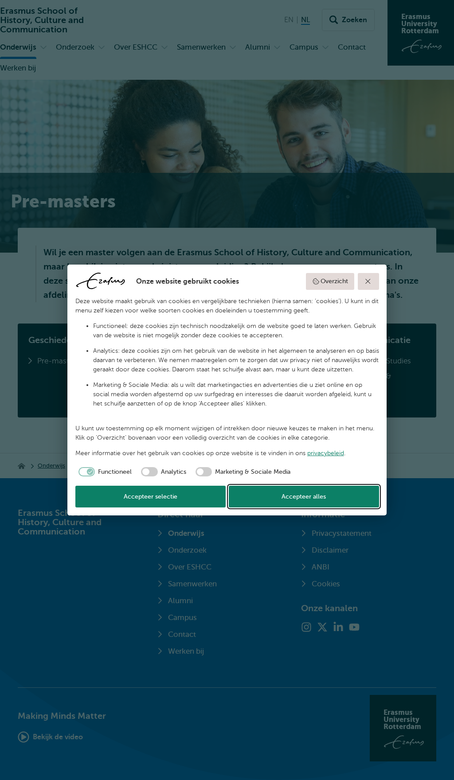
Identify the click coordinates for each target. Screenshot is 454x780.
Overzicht (334, 281)
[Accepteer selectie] (368, 281)
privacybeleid (325, 453)
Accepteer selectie (150, 496)
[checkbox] (103, 472)
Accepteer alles (304, 496)
